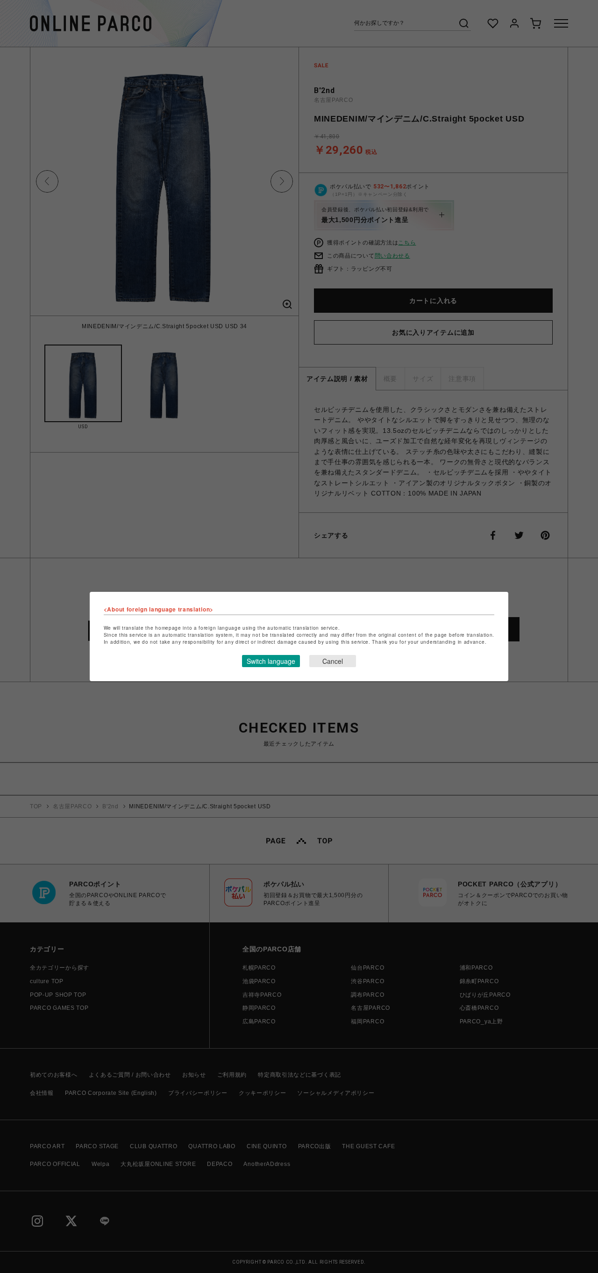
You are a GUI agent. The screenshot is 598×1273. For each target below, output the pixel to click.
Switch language (271, 661)
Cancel (332, 661)
